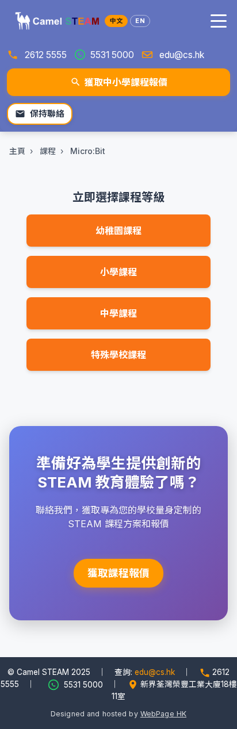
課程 (48, 151)
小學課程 (118, 272)
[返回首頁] (55, 20)
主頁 (17, 151)
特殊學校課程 (118, 354)
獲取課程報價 (118, 573)
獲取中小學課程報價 (126, 82)
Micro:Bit (87, 151)
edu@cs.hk (181, 54)
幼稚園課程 (118, 230)
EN (139, 21)
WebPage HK (163, 713)
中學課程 (118, 313)
